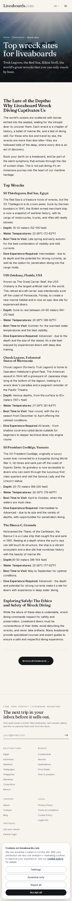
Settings (36, 869)
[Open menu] (66, 6)
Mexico (7, 789)
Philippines (9, 774)
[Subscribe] (66, 735)
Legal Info (43, 820)
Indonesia (8, 759)
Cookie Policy (45, 815)
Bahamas (8, 779)
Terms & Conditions (48, 810)
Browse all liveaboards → (36, 661)
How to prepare (46, 774)
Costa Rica (9, 784)
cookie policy (55, 858)
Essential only (36, 877)
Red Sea (14, 199)
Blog (5, 815)
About (6, 805)
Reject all (36, 884)
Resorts (42, 759)
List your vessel (11, 829)
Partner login (10, 834)
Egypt (6, 754)
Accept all (36, 892)
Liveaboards (44, 754)
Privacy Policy (45, 805)
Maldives (8, 764)
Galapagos (9, 769)
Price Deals (44, 769)
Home (6, 37)
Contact (7, 810)
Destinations (18, 37)
